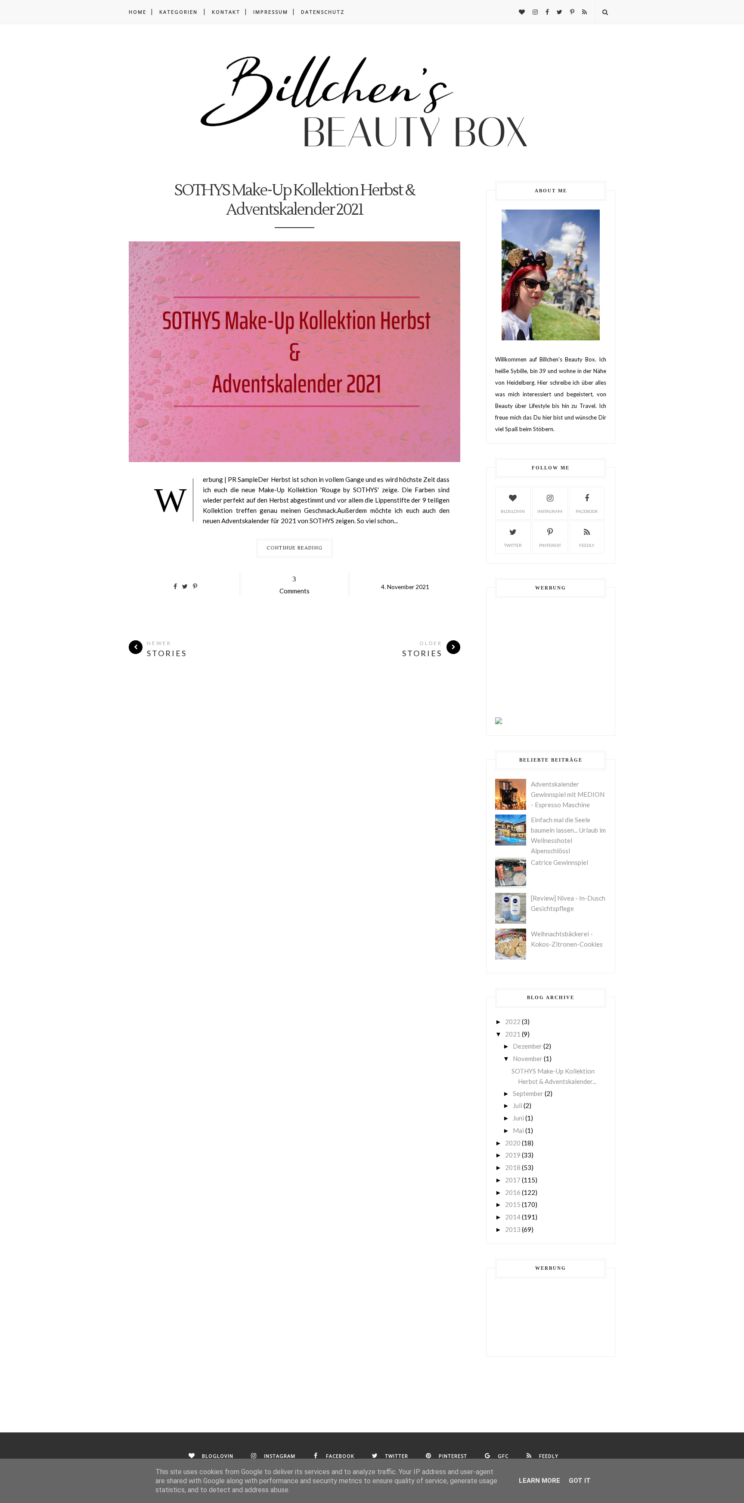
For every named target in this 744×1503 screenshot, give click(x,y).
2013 (513, 1229)
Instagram (549, 511)
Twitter (513, 545)
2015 (513, 1204)
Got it (580, 1480)
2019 (513, 1155)
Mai (518, 1130)
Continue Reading (294, 548)
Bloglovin (513, 511)
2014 (513, 1217)
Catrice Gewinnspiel (559, 862)
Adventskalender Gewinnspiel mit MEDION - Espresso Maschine (567, 794)
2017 (513, 1180)
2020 (513, 1143)
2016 (513, 1192)
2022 (513, 1021)
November (527, 1058)
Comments (294, 585)
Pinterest (550, 545)
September (528, 1093)
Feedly (587, 545)
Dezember (527, 1046)
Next (135, 353)
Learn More (539, 1480)
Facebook (587, 511)
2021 (513, 1034)
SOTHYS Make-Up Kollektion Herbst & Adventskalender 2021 (294, 200)
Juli (517, 1105)
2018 (513, 1167)
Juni (518, 1118)
